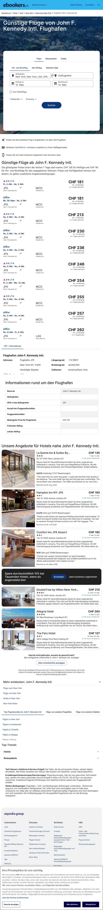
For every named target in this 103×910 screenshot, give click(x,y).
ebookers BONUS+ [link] (11, 855)
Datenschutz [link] (59, 827)
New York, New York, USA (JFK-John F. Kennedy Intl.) (33, 76)
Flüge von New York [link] (12, 693)
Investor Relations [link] (11, 851)
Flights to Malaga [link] (10, 734)
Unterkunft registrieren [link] (12, 831)
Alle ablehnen (72, 904)
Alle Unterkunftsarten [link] (37, 848)
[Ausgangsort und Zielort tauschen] (52, 75)
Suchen (51, 105)
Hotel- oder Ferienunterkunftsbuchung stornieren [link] (89, 833)
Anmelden (89, 5)
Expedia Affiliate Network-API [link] (14, 845)
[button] (51, 752)
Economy (30, 99)
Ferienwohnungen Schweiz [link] (39, 831)
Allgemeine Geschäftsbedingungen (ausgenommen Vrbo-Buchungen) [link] (62, 839)
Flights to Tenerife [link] (10, 729)
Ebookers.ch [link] (6, 13)
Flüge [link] (15, 13)
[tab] (38, 59)
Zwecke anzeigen (11, 904)
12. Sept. (20, 84)
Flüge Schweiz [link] (34, 840)
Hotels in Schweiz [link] (36, 827)
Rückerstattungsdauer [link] (87, 844)
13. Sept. (62, 84)
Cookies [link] (57, 831)
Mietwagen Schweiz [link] (37, 836)
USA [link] (21, 13)
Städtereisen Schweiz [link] (37, 844)
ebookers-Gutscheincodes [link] (39, 853)
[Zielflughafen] (72, 75)
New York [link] (29, 13)
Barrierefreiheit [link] (59, 855)
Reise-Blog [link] (33, 857)
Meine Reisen (76, 5)
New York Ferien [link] (10, 703)
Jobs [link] (6, 827)
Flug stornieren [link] (84, 840)
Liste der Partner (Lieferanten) (15, 898)
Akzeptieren (91, 904)
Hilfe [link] (80, 827)
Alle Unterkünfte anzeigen (51, 663)
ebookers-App (54, 155)
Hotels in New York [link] (11, 698)
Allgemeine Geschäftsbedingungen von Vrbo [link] (64, 848)
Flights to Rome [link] (9, 740)
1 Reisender (15, 99)
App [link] (5, 859)
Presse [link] (6, 840)
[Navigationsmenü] (98, 5)
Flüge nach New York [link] (43, 13)
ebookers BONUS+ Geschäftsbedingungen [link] (62, 860)
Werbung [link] (7, 864)
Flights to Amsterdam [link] (12, 724)
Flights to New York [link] (11, 719)
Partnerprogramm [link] (10, 836)
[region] (51, 888)
